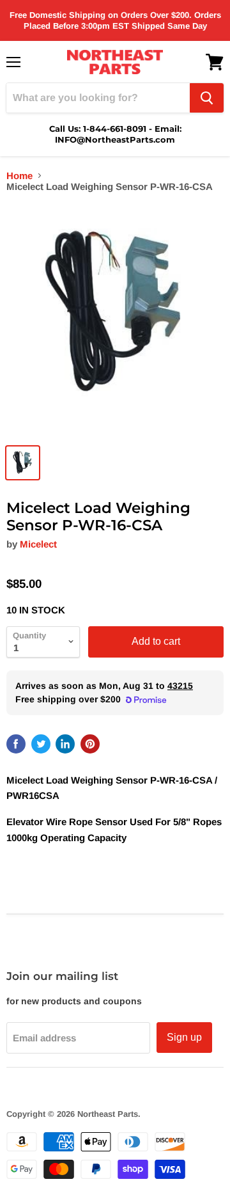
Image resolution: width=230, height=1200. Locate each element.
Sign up (184, 1037)
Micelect (38, 544)
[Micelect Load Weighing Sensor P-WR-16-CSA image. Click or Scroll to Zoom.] (115, 320)
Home (19, 175)
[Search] (207, 98)
